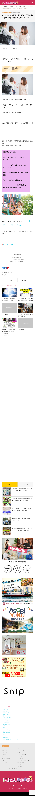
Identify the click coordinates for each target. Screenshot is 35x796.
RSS (21, 785)
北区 (5, 275)
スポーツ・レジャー (22, 758)
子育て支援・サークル (6, 12)
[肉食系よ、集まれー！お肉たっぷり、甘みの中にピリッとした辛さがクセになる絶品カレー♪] (10, 280)
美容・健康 (4, 750)
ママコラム (25, 484)
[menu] (32, 2)
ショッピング (20, 756)
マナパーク (20, 766)
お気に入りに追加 (8, 244)
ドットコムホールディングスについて (10, 768)
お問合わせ (25, 788)
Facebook (16, 785)
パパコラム (4, 766)
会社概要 (19, 788)
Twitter (13, 785)
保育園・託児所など (15, 12)
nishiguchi (9, 272)
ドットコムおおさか (14, 793)
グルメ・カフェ (21, 749)
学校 (3, 749)
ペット (3, 764)
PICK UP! (9, 484)
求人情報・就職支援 (6, 758)
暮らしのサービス (5, 762)
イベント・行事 (21, 750)
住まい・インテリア (22, 754)
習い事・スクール (21, 752)
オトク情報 (4, 756)
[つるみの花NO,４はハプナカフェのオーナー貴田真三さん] (25, 280)
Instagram (18, 785)
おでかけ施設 (4, 752)
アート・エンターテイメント (24, 760)
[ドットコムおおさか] (10, 2)
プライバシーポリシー (11, 788)
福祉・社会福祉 (21, 762)
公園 (3, 760)
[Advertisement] (17, 408)
